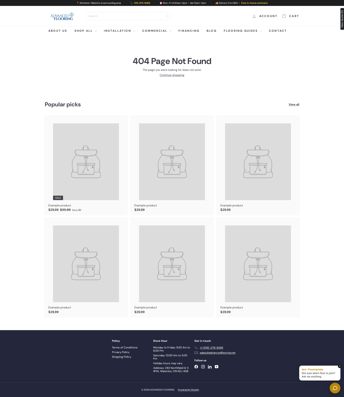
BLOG (212, 31)
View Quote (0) (342, 19)
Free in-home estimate (254, 3)
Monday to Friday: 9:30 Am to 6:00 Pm (171, 349)
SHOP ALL (84, 31)
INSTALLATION (118, 31)
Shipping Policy (121, 357)
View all (294, 104)
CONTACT (278, 31)
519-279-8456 (142, 3)
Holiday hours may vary (167, 363)
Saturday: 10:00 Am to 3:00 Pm (170, 357)
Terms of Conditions (125, 347)
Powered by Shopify (188, 389)
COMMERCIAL (155, 31)
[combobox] (128, 16)
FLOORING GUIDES (241, 31)
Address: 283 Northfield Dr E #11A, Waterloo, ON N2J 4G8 (171, 369)
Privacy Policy (121, 352)
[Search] (167, 16)
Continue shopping (172, 75)
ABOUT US (57, 31)
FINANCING (188, 31)
